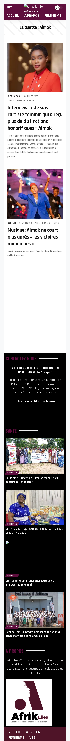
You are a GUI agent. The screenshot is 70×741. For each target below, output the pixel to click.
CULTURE (12, 223)
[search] (50, 8)
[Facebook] (29, 417)
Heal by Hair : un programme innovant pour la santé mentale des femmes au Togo (33, 634)
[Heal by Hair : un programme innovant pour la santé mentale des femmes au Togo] (35, 610)
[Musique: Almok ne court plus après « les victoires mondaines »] (35, 194)
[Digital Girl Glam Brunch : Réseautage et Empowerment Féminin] (35, 558)
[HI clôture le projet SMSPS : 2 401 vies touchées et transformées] (35, 507)
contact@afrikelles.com (41, 401)
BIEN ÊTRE (12, 473)
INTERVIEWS (13, 96)
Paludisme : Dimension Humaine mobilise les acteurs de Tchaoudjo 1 (32, 480)
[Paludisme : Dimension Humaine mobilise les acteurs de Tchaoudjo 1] (35, 456)
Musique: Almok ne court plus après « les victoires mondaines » (32, 237)
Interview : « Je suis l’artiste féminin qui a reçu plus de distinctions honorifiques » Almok (34, 117)
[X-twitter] (40, 417)
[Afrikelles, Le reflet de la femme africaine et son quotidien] (35, 8)
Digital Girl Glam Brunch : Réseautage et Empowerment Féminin (30, 582)
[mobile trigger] (10, 7)
